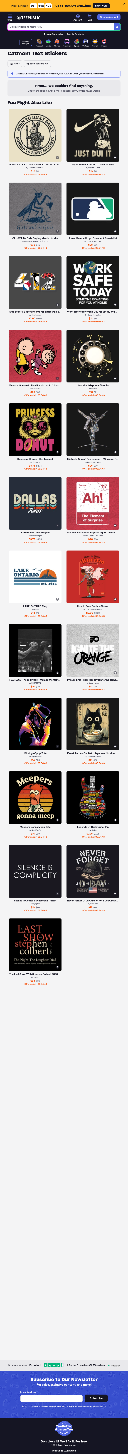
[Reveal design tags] (57, 157)
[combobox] (60, 26)
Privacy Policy (57, 1406)
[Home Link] (28, 18)
